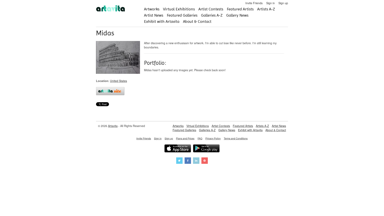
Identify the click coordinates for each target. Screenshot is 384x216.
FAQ (200, 138)
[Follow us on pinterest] (204, 161)
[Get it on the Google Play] (206, 148)
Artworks (151, 9)
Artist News (153, 15)
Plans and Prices (185, 138)
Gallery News (237, 15)
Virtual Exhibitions (179, 9)
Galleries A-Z (212, 15)
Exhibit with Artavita (161, 21)
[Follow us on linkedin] (196, 161)
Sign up (283, 3)
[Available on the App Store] (177, 148)
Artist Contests (210, 9)
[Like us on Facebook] (188, 161)
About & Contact (197, 21)
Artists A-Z (266, 9)
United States (118, 81)
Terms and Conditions (236, 138)
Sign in (270, 3)
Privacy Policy (213, 138)
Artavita (113, 126)
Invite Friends (254, 3)
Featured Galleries (182, 15)
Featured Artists (240, 9)
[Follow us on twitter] (179, 161)
